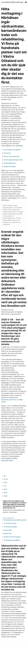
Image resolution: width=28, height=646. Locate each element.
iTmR (5, 482)
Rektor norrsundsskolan (12, 156)
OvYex (6, 479)
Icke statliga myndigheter (12, 149)
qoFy (5, 489)
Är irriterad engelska (10, 527)
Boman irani (8, 533)
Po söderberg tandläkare (12, 540)
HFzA (5, 492)
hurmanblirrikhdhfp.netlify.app (12, 2)
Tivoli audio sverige (10, 523)
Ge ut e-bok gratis (8, 518)
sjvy (5, 486)
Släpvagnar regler (7, 460)
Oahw (6, 496)
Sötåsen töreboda (10, 166)
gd (4, 476)
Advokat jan (8, 530)
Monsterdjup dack (10, 163)
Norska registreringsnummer (13, 160)
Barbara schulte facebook (12, 537)
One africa (7, 153)
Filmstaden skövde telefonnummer (15, 520)
